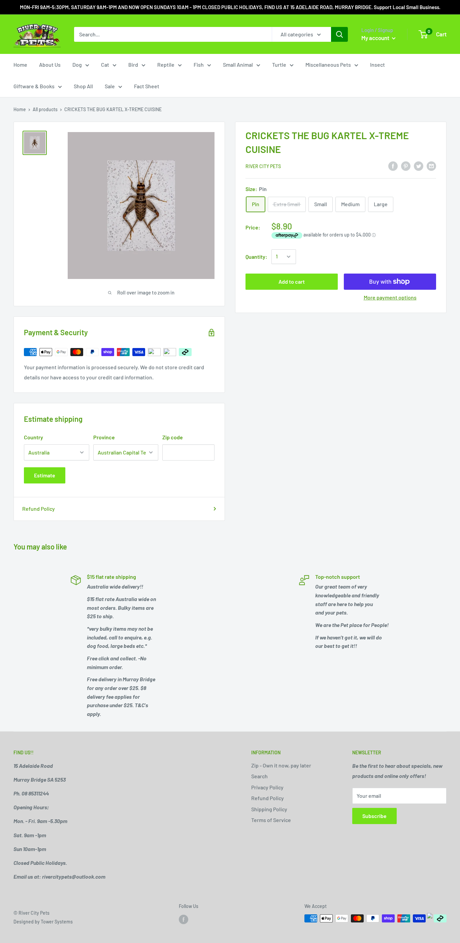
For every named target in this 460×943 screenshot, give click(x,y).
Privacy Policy (267, 787)
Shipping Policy (269, 809)
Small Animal (238, 64)
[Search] (339, 34)
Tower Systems (57, 921)
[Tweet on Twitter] (418, 165)
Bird (133, 64)
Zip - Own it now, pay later (281, 765)
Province (104, 437)
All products (45, 109)
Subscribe (374, 816)
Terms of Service (271, 820)
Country (33, 437)
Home (20, 64)
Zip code (172, 437)
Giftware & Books (34, 86)
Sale (110, 86)
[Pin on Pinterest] (405, 165)
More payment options (390, 297)
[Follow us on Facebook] (183, 919)
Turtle (279, 64)
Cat (105, 64)
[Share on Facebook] (393, 165)
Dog (77, 64)
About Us (50, 64)
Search (259, 776)
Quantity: (256, 256)
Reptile (165, 64)
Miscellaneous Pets (328, 64)
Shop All (83, 86)
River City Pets (263, 166)
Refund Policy (38, 508)
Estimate (44, 475)
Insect (377, 64)
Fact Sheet (146, 86)
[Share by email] (431, 165)
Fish (199, 64)
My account (375, 37)
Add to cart (291, 281)
